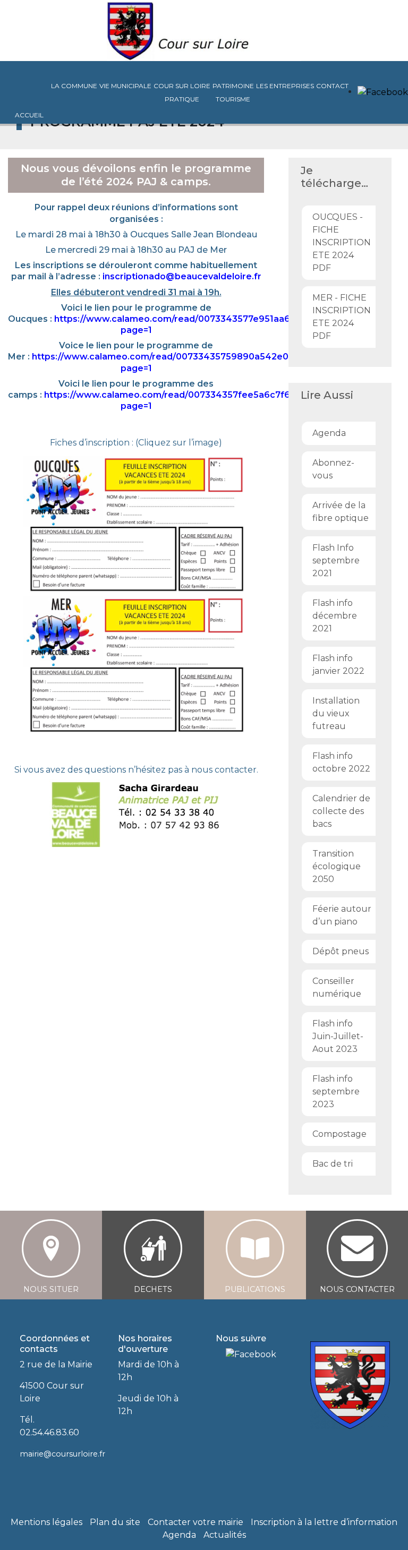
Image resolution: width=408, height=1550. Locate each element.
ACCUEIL (29, 115)
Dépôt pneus (340, 951)
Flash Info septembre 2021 (336, 560)
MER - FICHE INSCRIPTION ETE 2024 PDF (341, 317)
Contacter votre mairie (195, 1522)
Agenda (329, 433)
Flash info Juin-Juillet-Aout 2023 (337, 1036)
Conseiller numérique (336, 987)
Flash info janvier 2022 (338, 664)
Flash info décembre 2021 (334, 615)
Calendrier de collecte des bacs (341, 811)
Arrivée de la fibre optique (340, 511)
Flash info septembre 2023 (336, 1091)
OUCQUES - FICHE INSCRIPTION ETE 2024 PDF (341, 242)
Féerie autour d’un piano (341, 915)
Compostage (339, 1134)
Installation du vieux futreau (336, 713)
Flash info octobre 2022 (341, 762)
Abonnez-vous (333, 469)
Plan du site (115, 1522)
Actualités (224, 1535)
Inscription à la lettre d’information (324, 1522)
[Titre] (219, 1354)
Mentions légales (46, 1522)
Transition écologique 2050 (336, 866)
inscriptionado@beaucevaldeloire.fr (182, 276)
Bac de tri (332, 1164)
